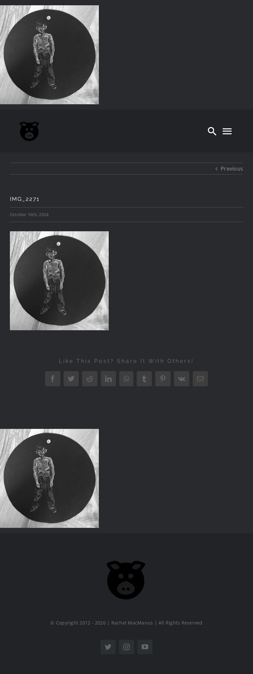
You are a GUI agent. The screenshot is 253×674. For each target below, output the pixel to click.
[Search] (212, 131)
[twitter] (108, 647)
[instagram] (126, 647)
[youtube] (145, 647)
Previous (232, 168)
